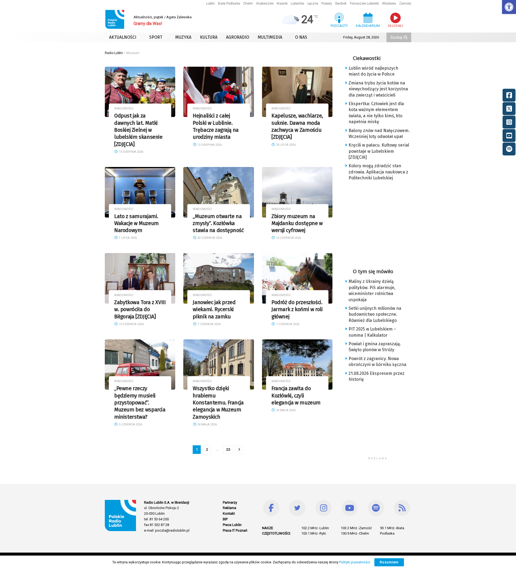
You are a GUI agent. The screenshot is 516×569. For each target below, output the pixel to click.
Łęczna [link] (312, 3)
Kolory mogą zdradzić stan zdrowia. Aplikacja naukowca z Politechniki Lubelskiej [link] (378, 171)
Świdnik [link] (340, 3)
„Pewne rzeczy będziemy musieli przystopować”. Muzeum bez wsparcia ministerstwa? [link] (140, 402)
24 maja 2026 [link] (206, 424)
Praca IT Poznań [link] (235, 530)
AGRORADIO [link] (237, 37)
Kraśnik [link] (282, 3)
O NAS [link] (301, 37)
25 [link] (228, 449)
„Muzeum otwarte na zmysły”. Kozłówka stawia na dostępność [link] (218, 223)
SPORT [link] (155, 37)
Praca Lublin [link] (232, 525)
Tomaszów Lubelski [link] (364, 3)
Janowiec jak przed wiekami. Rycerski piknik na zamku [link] (214, 309)
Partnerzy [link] (230, 502)
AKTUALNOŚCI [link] (122, 37)
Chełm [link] (248, 3)
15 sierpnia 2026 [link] (130, 152)
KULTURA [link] (208, 37)
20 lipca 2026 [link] (285, 145)
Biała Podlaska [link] (229, 3)
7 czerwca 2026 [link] (208, 324)
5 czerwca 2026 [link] (130, 424)
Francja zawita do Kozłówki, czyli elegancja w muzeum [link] (296, 395)
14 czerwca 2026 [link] (288, 238)
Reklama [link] (229, 508)
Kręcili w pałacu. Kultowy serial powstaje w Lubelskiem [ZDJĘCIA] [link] (379, 151)
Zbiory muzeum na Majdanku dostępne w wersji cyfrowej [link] (297, 223)
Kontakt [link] (229, 513)
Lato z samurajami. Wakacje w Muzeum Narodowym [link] (136, 223)
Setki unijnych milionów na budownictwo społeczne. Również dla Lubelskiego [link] (375, 314)
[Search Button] (406, 37)
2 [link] (207, 449)
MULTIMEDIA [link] (270, 37)
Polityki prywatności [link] (354, 562)
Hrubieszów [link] (265, 3)
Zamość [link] (405, 3)
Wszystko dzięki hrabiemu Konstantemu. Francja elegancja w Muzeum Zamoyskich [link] (218, 402)
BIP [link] (225, 519)
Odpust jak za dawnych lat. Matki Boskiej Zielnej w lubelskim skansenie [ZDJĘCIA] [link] (138, 130)
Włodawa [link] (389, 3)
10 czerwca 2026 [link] (131, 324)
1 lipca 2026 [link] (127, 238)
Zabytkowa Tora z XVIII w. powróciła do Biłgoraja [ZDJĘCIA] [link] (140, 309)
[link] (509, 7)
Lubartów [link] (297, 3)
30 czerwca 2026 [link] (209, 238)
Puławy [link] (326, 3)
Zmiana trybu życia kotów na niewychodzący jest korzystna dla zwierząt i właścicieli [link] (378, 89)
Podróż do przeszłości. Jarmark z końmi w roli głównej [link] (296, 309)
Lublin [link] (210, 3)
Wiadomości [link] (123, 108)
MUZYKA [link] (183, 37)
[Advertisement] (382, 223)
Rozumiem (389, 562)
